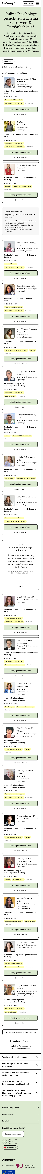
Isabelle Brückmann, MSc (26, 458)
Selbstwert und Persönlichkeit (15, 67)
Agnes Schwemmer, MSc (25, 899)
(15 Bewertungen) (32, 819)
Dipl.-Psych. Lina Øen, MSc (26, 498)
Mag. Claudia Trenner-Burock (26, 987)
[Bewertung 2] (20, 586)
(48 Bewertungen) (22, 84)
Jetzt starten (28, 3)
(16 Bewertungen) (32, 600)
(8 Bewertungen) (31, 991)
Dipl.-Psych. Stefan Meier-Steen (25, 641)
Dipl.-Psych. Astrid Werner (25, 729)
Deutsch (7, 61)
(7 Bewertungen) (31, 864)
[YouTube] (16, 1141)
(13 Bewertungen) (32, 420)
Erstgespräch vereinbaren (20, 109)
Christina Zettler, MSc (26, 816)
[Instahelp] (8, 3)
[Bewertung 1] (19, 586)
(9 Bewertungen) (31, 734)
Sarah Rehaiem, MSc (26, 286)
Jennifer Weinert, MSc (26, 79)
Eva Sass (20, 122)
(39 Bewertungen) (22, 127)
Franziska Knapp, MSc (26, 165)
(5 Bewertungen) (31, 288)
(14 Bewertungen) (32, 248)
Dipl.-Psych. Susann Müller (25, 772)
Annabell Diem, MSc (26, 597)
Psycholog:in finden (13, 1134)
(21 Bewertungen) (31, 377)
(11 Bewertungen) (31, 945)
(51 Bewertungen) (32, 646)
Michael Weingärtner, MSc (26, 416)
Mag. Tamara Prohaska (27, 329)
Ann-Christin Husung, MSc (26, 244)
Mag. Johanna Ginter (26, 942)
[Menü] (37, 3)
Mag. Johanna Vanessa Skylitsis (26, 373)
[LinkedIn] (10, 1141)
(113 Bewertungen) (22, 692)
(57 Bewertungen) (22, 334)
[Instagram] (4, 1141)
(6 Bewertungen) (31, 463)
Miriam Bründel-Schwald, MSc (24, 685)
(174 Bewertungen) (23, 779)
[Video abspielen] (12, 86)
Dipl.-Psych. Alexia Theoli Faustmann (25, 860)
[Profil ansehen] (9, 82)
